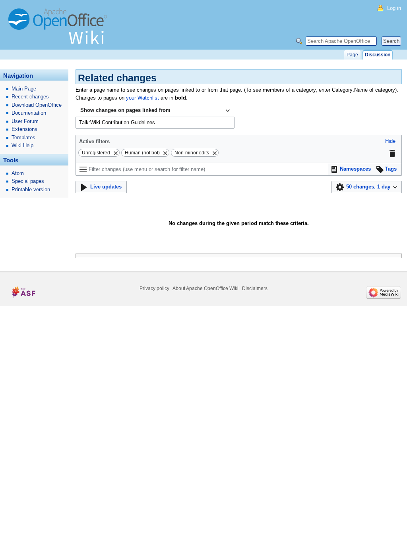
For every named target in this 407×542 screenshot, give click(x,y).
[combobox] (155, 111)
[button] (390, 141)
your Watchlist (142, 98)
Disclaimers (254, 288)
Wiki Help (22, 145)
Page (352, 55)
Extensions (24, 129)
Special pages (28, 181)
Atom (18, 173)
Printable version (31, 189)
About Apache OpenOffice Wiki (205, 288)
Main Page (24, 89)
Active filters (94, 141)
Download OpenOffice (37, 105)
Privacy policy (154, 288)
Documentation (29, 113)
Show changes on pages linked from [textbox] (125, 110)
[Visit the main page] (59, 30)
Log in (394, 8)
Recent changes (30, 97)
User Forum (25, 121)
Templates (23, 137)
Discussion (377, 55)
